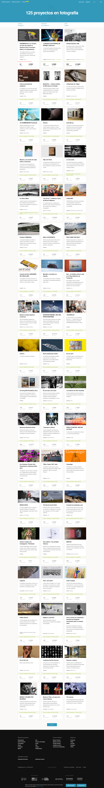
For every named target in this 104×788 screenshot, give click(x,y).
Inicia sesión (81, 2)
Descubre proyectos (6, 1)
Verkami (52, 2)
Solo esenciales (71, 785)
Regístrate (88, 2)
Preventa (24, 1)
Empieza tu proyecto (16, 1)
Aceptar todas (81, 785)
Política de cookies (39, 786)
